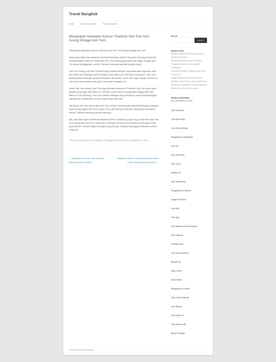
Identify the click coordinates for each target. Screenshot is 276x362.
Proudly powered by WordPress (81, 350)
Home (71, 24)
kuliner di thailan (121, 140)
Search (174, 36)
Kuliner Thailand (88, 24)
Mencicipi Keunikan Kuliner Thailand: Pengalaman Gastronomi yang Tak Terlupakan (186, 64)
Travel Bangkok (83, 13)
